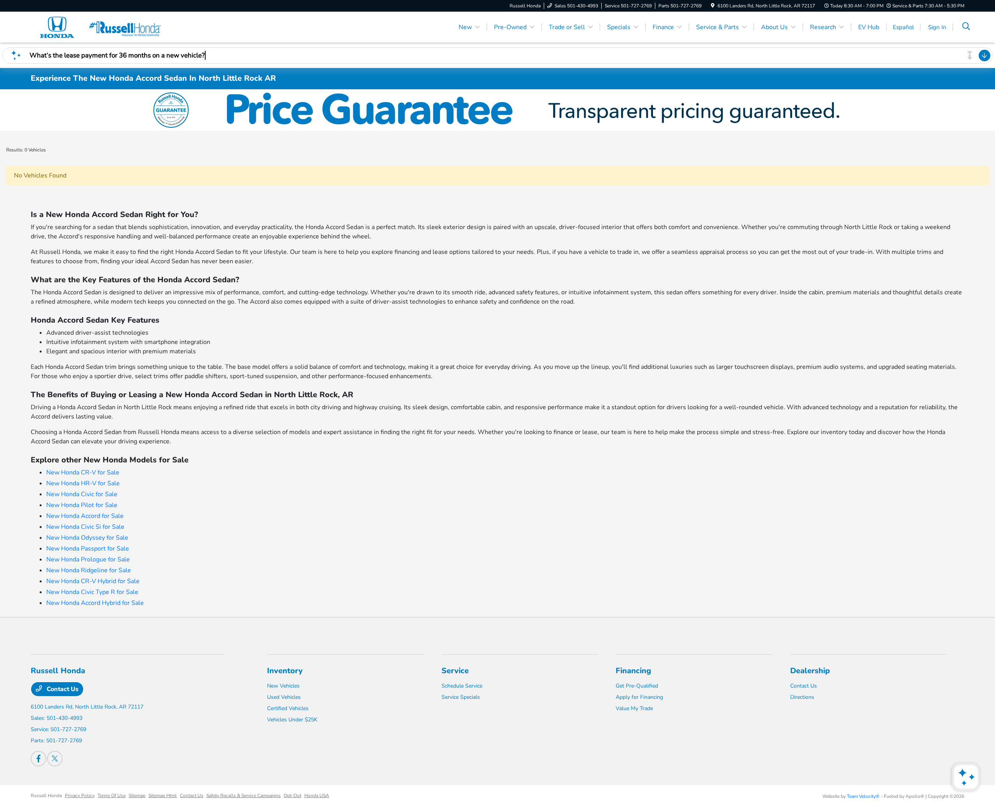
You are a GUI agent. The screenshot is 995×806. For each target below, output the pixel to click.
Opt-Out (292, 795)
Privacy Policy (79, 795)
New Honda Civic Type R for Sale (92, 592)
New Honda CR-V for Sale (82, 472)
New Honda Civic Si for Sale (85, 527)
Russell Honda (46, 795)
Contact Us (62, 689)
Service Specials (461, 697)
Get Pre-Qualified (637, 686)
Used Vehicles (284, 697)
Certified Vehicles (288, 708)
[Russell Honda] (97, 27)
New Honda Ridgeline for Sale (88, 570)
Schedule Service (462, 686)
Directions (802, 697)
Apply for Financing (639, 697)
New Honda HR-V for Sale (83, 483)
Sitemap (137, 795)
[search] (966, 27)
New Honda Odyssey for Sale (87, 537)
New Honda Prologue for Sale (88, 559)
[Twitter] (55, 758)
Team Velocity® (863, 796)
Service (455, 670)
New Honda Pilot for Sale (81, 505)
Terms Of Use (112, 795)
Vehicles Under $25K (292, 719)
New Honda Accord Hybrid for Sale (95, 603)
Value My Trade (634, 708)
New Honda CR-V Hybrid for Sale (93, 581)
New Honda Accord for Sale (85, 516)
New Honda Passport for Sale (87, 548)
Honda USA (316, 795)
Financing (633, 670)
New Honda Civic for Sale (81, 494)
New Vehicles (283, 686)
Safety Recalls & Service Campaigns (243, 795)
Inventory (285, 670)
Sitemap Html (162, 795)
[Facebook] (38, 758)
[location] (712, 6)
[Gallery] (497, 110)
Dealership (810, 670)
